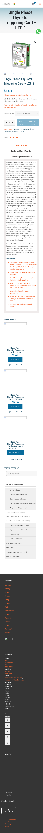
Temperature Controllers (18, 494)
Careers (8, 585)
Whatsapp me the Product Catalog (10, 823)
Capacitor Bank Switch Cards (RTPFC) (18, 521)
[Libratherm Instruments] (10, 4)
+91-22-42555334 (8, 672)
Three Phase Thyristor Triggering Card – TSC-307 (15, 397)
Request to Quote (32, 122)
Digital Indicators (15, 490)
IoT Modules (10, 548)
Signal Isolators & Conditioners (20, 530)
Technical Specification (21, 151)
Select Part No (9, 113)
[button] (15, 365)
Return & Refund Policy (8, 621)
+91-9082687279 (9, 661)
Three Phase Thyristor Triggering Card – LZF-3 (15, 350)
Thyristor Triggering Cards (22, 129)
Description (21, 145)
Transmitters (14, 534)
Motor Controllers (16, 539)
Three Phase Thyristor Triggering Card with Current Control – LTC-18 (15, 445)
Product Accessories (13, 557)
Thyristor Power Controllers (19, 525)
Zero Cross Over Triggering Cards (19, 130)
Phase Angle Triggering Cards (15, 512)
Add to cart (21, 122)
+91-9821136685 (9, 666)
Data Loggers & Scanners (19, 499)
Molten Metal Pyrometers (14, 543)
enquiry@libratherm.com (13, 678)
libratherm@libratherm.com (14, 680)
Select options (15, 359)
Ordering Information (21, 156)
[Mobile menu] (40, 3)
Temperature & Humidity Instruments (23, 503)
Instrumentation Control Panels (17, 552)
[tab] (21, 145)
